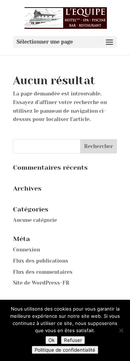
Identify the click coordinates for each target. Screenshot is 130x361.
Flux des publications (40, 261)
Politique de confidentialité (65, 350)
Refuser (73, 340)
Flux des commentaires (43, 272)
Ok (51, 340)
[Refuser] (121, 330)
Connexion (26, 250)
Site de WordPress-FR (41, 283)
